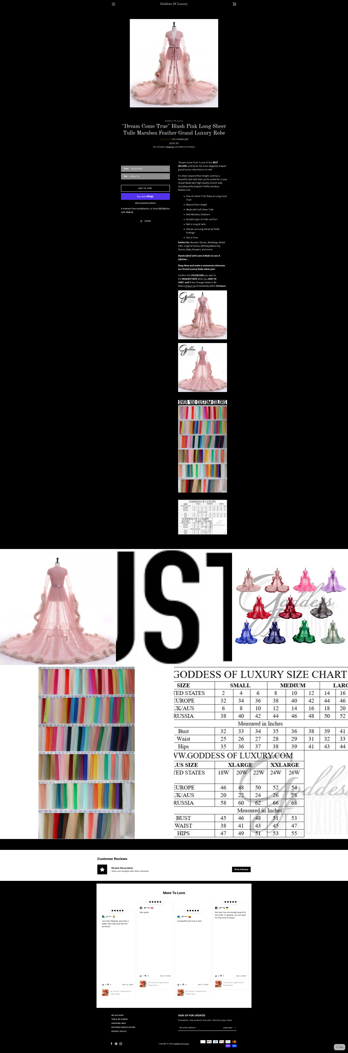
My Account (117, 1015)
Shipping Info (118, 1023)
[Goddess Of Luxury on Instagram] (120, 1043)
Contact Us (190, 285)
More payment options (145, 202)
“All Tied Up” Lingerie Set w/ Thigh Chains (120, 992)
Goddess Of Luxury (174, 4)
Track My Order (119, 1019)
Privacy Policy (119, 1031)
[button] (174, 139)
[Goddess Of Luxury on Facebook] (111, 1043)
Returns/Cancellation (123, 1027)
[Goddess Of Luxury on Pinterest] (116, 1043)
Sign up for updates (191, 1015)
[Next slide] (253, 950)
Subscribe (228, 1028)
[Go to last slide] (94, 950)
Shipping (170, 146)
